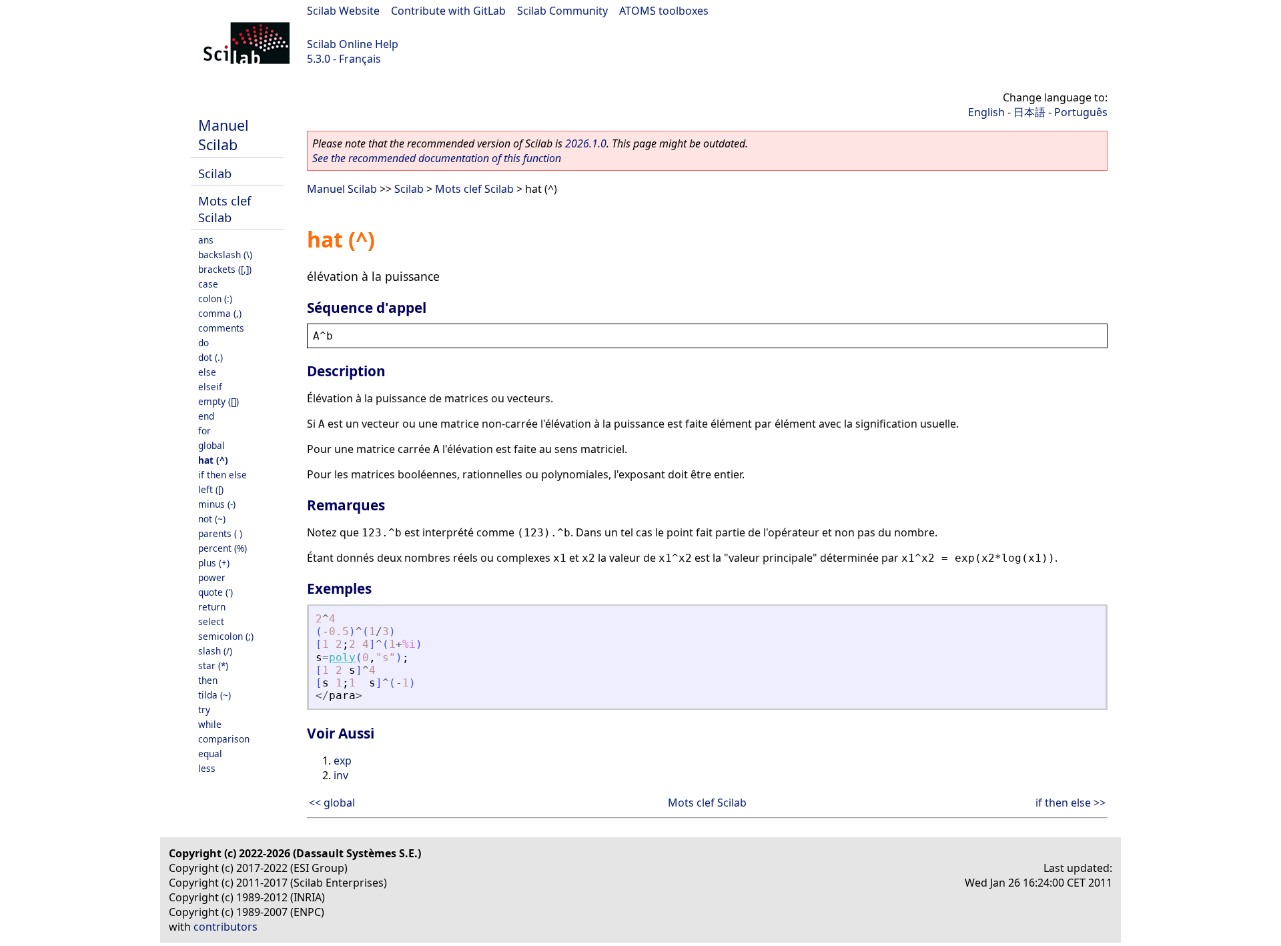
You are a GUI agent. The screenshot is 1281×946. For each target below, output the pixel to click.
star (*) (213, 665)
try (204, 709)
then (208, 680)
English (986, 112)
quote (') (215, 592)
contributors (225, 926)
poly (342, 657)
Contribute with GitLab (448, 10)
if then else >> (1070, 802)
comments (221, 328)
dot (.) (210, 357)
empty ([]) (218, 401)
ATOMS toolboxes (664, 10)
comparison (224, 739)
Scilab (215, 173)
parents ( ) (220, 533)
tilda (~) (214, 694)
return (212, 606)
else (207, 372)
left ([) (211, 489)
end (206, 416)
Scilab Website (343, 10)
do (203, 342)
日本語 (1029, 112)
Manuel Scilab (223, 134)
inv (341, 775)
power (212, 577)
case (208, 284)
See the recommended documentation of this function (436, 158)
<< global (332, 802)
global (211, 445)
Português (1081, 112)
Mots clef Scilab (224, 208)
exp (343, 760)
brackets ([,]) (225, 269)
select (211, 621)
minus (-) (217, 504)
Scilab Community (562, 10)
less (207, 768)
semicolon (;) (226, 636)
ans (206, 239)
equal (210, 753)
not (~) (212, 518)
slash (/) (215, 650)
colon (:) (215, 298)
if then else (222, 474)
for (204, 430)
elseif (210, 386)
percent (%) (222, 548)
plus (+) (214, 562)
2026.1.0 (585, 143)
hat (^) (213, 460)
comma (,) (220, 313)
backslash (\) (225, 254)
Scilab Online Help (352, 44)
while (210, 724)
